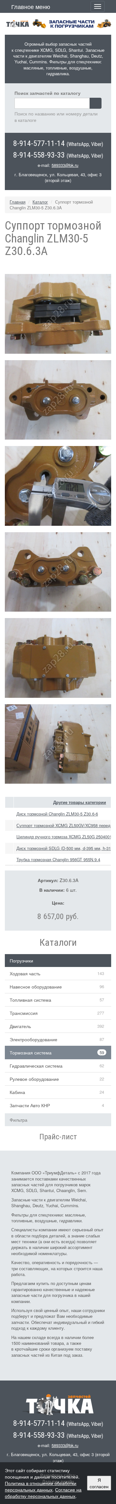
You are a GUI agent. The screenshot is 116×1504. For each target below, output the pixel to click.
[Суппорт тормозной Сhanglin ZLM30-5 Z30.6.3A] (58, 313)
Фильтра (18, 1120)
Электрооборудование (33, 1039)
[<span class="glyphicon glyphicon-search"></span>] (96, 103)
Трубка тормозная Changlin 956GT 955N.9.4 (58, 859)
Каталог (40, 202)
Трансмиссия (24, 1013)
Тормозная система (31, 1052)
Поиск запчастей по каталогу (48, 93)
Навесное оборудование (36, 986)
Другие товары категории (79, 802)
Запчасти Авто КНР (30, 1105)
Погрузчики (21, 960)
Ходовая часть (25, 973)
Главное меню (30, 6)
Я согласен (99, 1483)
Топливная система (30, 1000)
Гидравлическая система (36, 1065)
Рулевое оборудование (34, 1079)
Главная (17, 202)
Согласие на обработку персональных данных (43, 1492)
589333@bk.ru (65, 165)
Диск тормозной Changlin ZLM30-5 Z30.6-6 (57, 814)
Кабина (17, 1092)
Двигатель (20, 1026)
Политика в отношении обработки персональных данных (40, 1486)
